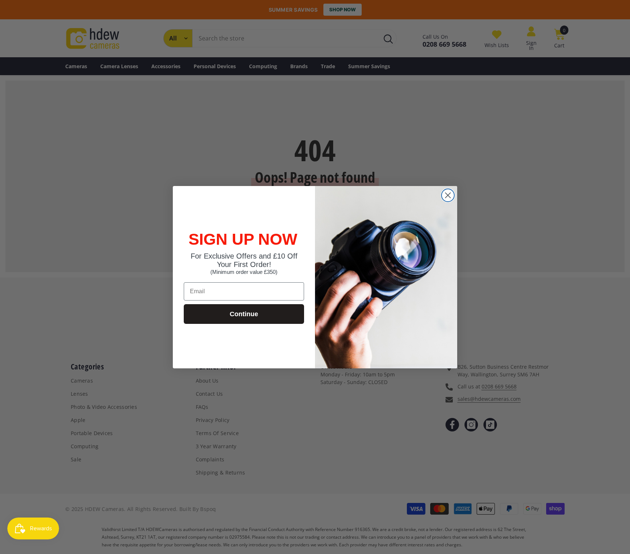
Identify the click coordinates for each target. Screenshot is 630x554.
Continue (244, 314)
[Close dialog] (448, 195)
